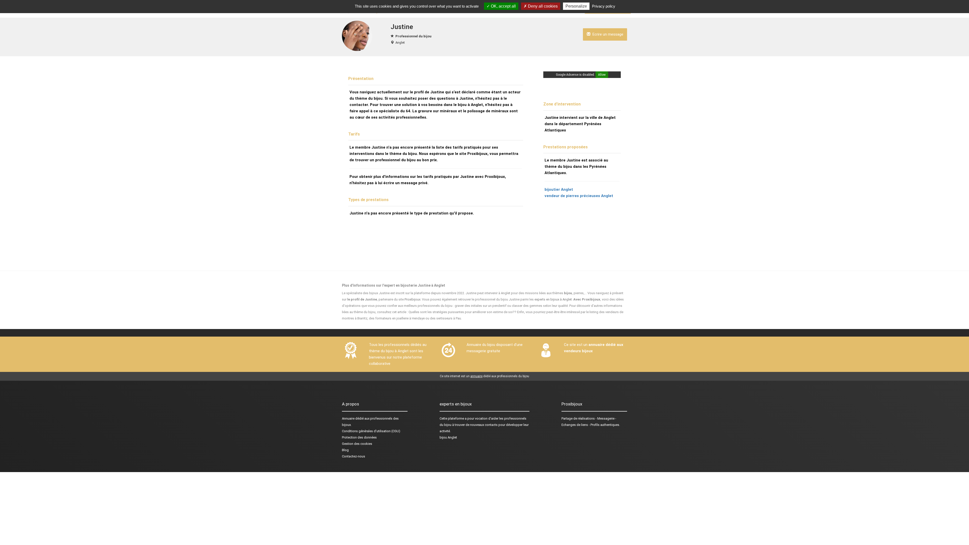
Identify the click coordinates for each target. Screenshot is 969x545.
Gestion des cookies (357, 444)
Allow (602, 74)
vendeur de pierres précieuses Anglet (579, 196)
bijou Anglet (448, 437)
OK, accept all (503, 6)
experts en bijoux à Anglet (553, 299)
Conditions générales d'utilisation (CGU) (371, 431)
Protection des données (359, 437)
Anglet (400, 42)
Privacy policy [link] (603, 6)
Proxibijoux (412, 299)
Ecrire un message (606, 34)
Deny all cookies (542, 6)
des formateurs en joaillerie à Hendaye (397, 318)
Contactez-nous (353, 456)
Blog (345, 450)
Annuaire (348, 418)
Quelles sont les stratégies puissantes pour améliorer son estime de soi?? (462, 312)
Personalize (576, 6)
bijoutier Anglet (559, 189)
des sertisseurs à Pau (445, 318)
